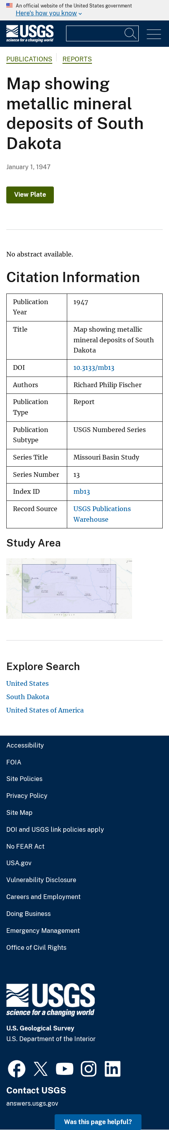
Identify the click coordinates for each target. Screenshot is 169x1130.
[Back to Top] (140, 1101)
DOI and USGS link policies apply (55, 829)
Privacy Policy (27, 795)
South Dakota (27, 697)
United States (27, 683)
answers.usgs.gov (32, 1103)
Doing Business (28, 914)
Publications (29, 59)
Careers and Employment (43, 897)
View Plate (30, 194)
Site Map (19, 812)
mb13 (81, 491)
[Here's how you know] (84, 10)
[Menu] (154, 34)
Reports (77, 59)
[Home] (29, 40)
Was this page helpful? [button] (98, 1122)
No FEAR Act (25, 846)
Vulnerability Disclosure (41, 880)
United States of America (45, 710)
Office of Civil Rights (36, 947)
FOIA (13, 762)
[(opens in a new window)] (16, 1067)
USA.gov (18, 863)
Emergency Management (43, 930)
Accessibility (25, 745)
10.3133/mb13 (93, 367)
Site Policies (24, 779)
